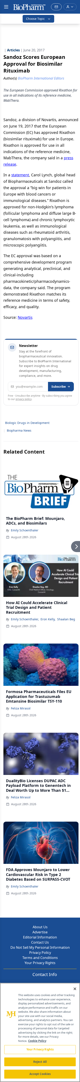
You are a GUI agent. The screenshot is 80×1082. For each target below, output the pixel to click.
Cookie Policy (37, 1041)
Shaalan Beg (66, 619)
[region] (40, 1032)
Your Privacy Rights (40, 962)
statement (20, 174)
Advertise (40, 932)
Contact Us (40, 942)
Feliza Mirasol (21, 708)
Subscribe (58, 386)
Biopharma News (19, 430)
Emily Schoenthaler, (25, 619)
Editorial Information (40, 937)
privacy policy (24, 399)
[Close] (75, 989)
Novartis (25, 317)
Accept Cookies (40, 1074)
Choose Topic (35, 19)
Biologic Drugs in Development (27, 423)
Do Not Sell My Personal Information (40, 947)
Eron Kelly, (48, 619)
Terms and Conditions (40, 957)
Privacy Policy (40, 952)
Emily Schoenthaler (24, 530)
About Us (40, 927)
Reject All (40, 1062)
